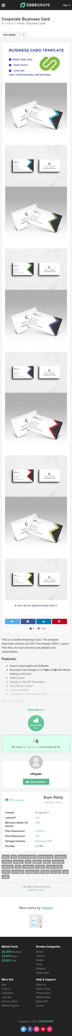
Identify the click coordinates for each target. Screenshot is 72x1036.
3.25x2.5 (40, 831)
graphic (37, 861)
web (65, 871)
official (6, 871)
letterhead (8, 866)
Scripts (39, 951)
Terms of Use (43, 988)
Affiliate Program (10, 1005)
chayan (10, 23)
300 (37, 836)
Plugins (40, 960)
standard (56, 871)
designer (18, 861)
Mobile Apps (42, 972)
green (47, 861)
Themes (40, 955)
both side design (27, 856)
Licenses (6, 997)
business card (45, 856)
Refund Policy (43, 997)
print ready (18, 871)
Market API (42, 1001)
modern (40, 866)
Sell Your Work (9, 1001)
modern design (54, 866)
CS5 (37, 822)
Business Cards (36, 23)
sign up (35, 747)
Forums (6, 988)
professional (32, 871)
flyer (28, 861)
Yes (37, 817)
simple (45, 871)
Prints (21, 23)
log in (25, 747)
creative (7, 861)
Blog (4, 984)
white (5, 876)
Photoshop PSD (43, 841)
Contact (40, 1005)
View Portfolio (37, 781)
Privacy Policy (43, 993)
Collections (7, 993)
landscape (58, 861)
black (5, 856)
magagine (28, 866)
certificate (60, 856)
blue (14, 856)
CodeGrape (45, 1021)
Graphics (41, 968)
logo (18, 866)
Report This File (36, 890)
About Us (41, 984)
